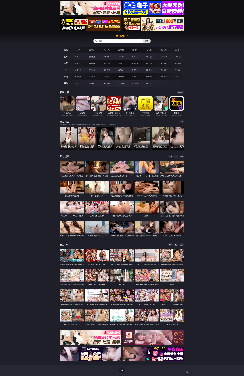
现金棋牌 (164, 50)
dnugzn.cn (122, 36)
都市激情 (78, 77)
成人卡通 (107, 63)
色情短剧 (149, 83)
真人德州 (92, 50)
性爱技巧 (178, 77)
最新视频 (64, 156)
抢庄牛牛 (178, 50)
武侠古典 (121, 77)
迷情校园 (135, 77)
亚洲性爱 (78, 63)
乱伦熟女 (164, 63)
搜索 (146, 41)
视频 (66, 56)
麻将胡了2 (135, 50)
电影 (66, 63)
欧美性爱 (121, 63)
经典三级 (149, 63)
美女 (170, 156)
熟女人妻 (135, 57)
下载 (181, 122)
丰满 (170, 245)
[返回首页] (187, 372)
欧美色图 (107, 70)
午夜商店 (92, 83)
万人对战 (107, 50)
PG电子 (78, 50)
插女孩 (78, 83)
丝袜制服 (149, 57)
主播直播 (164, 57)
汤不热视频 (121, 83)
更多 (181, 156)
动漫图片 (121, 70)
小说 (66, 76)
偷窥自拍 (78, 70)
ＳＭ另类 (178, 57)
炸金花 (149, 50)
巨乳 (176, 156)
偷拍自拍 (92, 63)
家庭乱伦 (92, 77)
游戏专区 (121, 50)
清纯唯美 (149, 70)
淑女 (176, 245)
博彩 (66, 50)
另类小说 (149, 77)
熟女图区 (164, 70)
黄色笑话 (164, 77)
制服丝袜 (135, 63)
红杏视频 (135, 83)
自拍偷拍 (92, 57)
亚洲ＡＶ (78, 57)
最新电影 (64, 244)
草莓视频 (107, 83)
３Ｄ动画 (121, 57)
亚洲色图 (92, 70)
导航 (66, 83)
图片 (66, 70)
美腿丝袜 (135, 70)
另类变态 (178, 63)
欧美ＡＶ (107, 57)
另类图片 (178, 70)
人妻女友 (107, 77)
